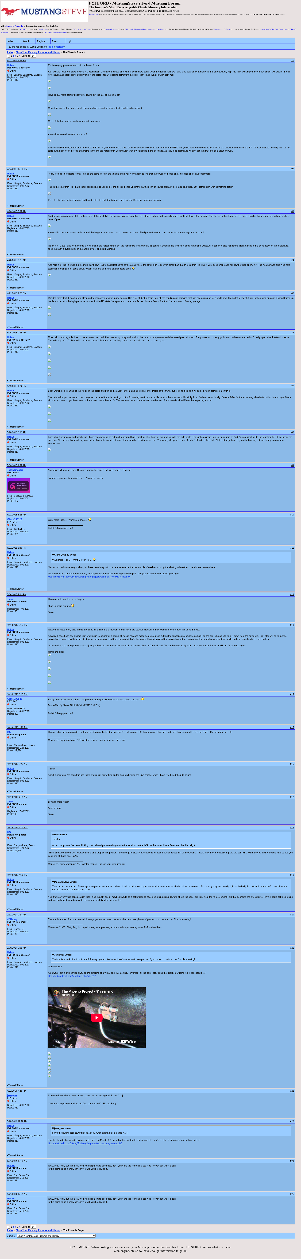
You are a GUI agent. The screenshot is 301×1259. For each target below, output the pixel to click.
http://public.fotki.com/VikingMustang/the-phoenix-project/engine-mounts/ (85, 1143)
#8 (292, 432)
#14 (292, 694)
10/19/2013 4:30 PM (17, 875)
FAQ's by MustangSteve (81, 29)
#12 (292, 594)
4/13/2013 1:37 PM (16, 60)
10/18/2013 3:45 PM (17, 694)
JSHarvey (12, 919)
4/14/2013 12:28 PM (17, 169)
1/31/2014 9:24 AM (16, 914)
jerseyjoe (12, 1095)
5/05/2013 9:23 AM (16, 332)
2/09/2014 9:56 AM (16, 947)
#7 (292, 386)
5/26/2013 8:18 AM (16, 432)
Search (25, 41)
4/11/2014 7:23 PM (16, 1090)
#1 (292, 60)
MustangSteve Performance (222, 29)
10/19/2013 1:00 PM (17, 827)
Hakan (10, 65)
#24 (292, 1161)
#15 (292, 727)
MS (9, 732)
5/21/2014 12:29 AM (17, 1194)
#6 (292, 332)
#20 (292, 914)
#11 (292, 547)
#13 (292, 625)
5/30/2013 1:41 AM (16, 465)
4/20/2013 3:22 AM (16, 211)
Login (69, 41)
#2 (292, 169)
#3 (292, 211)
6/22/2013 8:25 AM (16, 514)
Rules (55, 41)
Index (10, 41)
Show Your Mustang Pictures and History (38, 52)
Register (41, 41)
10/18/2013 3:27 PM (17, 625)
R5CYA (11, 1165)
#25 (292, 1194)
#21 (292, 947)
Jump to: (12, 1236)
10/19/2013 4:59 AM (17, 797)
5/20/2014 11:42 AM (17, 1121)
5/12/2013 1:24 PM (16, 386)
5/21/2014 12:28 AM (17, 1161)
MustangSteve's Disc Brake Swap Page (273, 29)
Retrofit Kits (42, 29)
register (60, 46)
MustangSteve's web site (14, 26)
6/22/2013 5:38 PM (16, 547)
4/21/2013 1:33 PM (16, 293)
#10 (292, 514)
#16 (292, 764)
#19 (292, 875)
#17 (292, 797)
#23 (292, 1121)
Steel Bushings (158, 29)
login (50, 46)
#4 (292, 260)
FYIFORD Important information (55, 32)
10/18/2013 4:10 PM (17, 727)
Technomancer (15, 470)
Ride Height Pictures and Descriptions (138, 29)
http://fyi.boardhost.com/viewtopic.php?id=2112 (72, 976)
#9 (292, 465)
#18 (292, 827)
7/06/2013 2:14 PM (16, 594)
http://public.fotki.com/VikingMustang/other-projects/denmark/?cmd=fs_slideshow (89, 576)
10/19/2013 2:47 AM (17, 764)
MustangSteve (94, 14)
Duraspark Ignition (110, 29)
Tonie (10, 599)
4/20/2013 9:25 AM (16, 260)
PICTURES (23, 29)
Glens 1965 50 (14, 519)
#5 (292, 293)
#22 (292, 1090)
